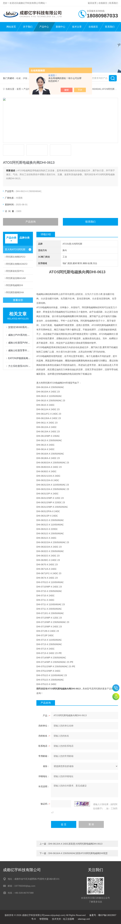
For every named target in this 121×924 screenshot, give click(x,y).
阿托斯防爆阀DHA (15, 292)
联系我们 (113, 3)
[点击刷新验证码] (82, 804)
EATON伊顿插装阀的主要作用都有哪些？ (19, 358)
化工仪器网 (68, 919)
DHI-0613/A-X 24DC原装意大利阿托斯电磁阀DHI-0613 (75, 843)
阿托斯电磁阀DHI (14, 285)
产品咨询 (31, 221)
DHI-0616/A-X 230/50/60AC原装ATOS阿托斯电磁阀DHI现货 (78, 853)
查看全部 (18, 300)
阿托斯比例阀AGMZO (16, 264)
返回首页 (92, 3)
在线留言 (102, 3)
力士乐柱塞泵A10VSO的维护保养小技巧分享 (19, 366)
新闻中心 (60, 26)
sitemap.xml (84, 919)
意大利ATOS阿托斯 (15, 249)
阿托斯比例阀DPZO (15, 256)
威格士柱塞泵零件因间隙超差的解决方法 (19, 350)
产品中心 (44, 26)
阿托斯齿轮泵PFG (15, 271)
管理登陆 (43, 919)
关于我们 (27, 26)
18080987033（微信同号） (115, 687)
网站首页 (11, 26)
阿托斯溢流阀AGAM (16, 278)
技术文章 (77, 26)
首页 (19, 89)
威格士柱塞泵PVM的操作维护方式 (19, 342)
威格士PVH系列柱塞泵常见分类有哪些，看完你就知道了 (19, 335)
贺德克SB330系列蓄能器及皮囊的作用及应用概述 (19, 327)
